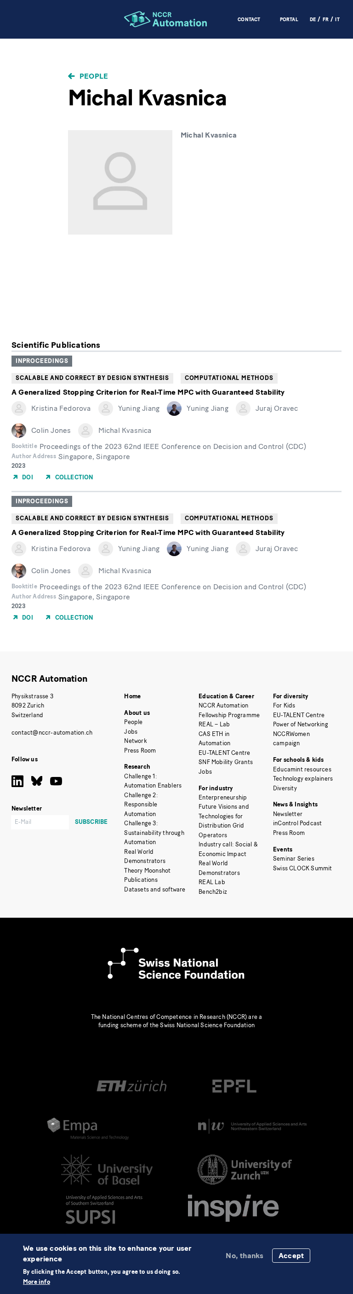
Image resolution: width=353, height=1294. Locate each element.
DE (313, 20)
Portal (289, 20)
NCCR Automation (49, 678)
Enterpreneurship (223, 797)
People (94, 76)
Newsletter (287, 814)
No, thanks (244, 1255)
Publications (140, 879)
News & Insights (295, 804)
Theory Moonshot (147, 870)
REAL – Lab (214, 724)
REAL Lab (212, 882)
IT (337, 20)
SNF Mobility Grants (226, 762)
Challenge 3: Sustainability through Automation (154, 832)
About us (137, 712)
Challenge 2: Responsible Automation (141, 804)
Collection (74, 477)
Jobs (130, 731)
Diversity (285, 788)
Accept (291, 1255)
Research (137, 766)
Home (132, 696)
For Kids (284, 705)
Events (282, 849)
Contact (249, 20)
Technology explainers (303, 778)
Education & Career (226, 696)
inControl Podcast (297, 823)
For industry (216, 788)
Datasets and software (154, 889)
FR (326, 20)
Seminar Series (293, 858)
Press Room (140, 750)
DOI (27, 477)
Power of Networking (300, 724)
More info (36, 1282)
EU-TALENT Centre (224, 752)
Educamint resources (302, 769)
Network (135, 740)
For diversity (290, 696)
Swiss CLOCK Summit (302, 868)
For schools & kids (298, 759)
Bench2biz (213, 891)
